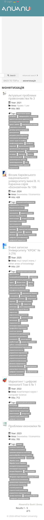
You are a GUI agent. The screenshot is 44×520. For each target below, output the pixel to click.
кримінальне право (26, 146)
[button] (8, 1)
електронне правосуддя (18, 138)
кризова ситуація (25, 301)
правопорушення (16, 162)
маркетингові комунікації (19, 411)
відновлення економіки (18, 210)
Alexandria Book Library (30, 504)
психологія (13, 339)
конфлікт (29, 143)
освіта (30, 154)
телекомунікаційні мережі (19, 165)
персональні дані (15, 157)
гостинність (14, 213)
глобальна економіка (17, 450)
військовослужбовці (17, 288)
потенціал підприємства (18, 326)
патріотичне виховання (19, 480)
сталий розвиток (16, 488)
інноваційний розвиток (18, 277)
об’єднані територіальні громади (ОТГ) (23, 477)
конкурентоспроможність (19, 466)
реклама (12, 229)
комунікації (31, 299)
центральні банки (31, 496)
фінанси (12, 235)
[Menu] (29, 8)
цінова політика (15, 496)
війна (31, 285)
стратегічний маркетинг (18, 416)
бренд (31, 282)
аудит (11, 282)
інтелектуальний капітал (19, 408)
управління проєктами (18, 355)
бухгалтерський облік (17, 285)
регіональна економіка (18, 485)
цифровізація (32, 372)
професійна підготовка (18, 328)
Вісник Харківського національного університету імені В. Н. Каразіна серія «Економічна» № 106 (24, 181)
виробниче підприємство (19, 291)
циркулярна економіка (27, 235)
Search (12, 75)
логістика (13, 307)
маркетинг (13, 312)
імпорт (20, 444)
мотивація (13, 320)
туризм (28, 232)
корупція (12, 146)
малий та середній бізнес (19, 309)
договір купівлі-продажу (18, 130)
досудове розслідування (18, 135)
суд (26, 162)
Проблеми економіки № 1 (24, 427)
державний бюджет (29, 293)
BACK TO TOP (10, 80)
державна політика (17, 127)
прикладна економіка (17, 221)
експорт (30, 458)
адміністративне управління (20, 280)
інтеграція (13, 405)
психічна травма (15, 331)
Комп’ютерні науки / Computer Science (23, 393)
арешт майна (14, 124)
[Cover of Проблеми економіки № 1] (5, 424)
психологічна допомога (18, 336)
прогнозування (15, 224)
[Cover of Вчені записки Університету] (5, 246)
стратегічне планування (28, 229)
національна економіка (18, 474)
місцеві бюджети (16, 471)
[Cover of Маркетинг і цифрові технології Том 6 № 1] (5, 380)
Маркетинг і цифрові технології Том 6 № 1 (22, 382)
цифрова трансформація (18, 237)
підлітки (23, 320)
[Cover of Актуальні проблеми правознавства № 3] (5, 93)
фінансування (31, 366)
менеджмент (14, 318)
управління (13, 168)
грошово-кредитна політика (20, 452)
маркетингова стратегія (18, 315)
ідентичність (14, 274)
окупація (22, 154)
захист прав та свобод (17, 141)
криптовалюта (15, 304)
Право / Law (23, 105)
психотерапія (25, 339)
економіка (14, 296)
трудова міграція (16, 232)
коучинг (12, 301)
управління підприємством (19, 493)
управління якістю (16, 350)
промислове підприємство (19, 227)
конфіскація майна (16, 143)
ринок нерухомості (28, 342)
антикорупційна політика (19, 122)
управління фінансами (18, 361)
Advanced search (29, 75)
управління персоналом (18, 353)
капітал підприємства (17, 216)
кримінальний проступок (19, 149)
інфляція (33, 277)
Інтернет (12, 116)
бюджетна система (16, 208)
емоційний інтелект (17, 299)
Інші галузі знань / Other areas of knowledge (22, 262)
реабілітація (14, 342)
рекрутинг (26, 414)
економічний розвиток (26, 202)
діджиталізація (27, 213)
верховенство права (29, 124)
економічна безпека (28, 296)
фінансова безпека (16, 366)
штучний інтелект (16, 374)
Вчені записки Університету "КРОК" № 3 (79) (24, 250)
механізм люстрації (17, 151)
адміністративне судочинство (20, 119)
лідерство (27, 304)
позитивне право (23, 114)
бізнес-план (21, 282)
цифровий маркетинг (17, 240)
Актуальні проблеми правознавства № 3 (22, 96)
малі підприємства (26, 307)
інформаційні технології (28, 116)
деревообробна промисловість (21, 455)
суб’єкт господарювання (18, 345)
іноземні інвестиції (16, 447)
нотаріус (12, 154)
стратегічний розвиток (18, 490)
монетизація (32, 151)
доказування (14, 133)
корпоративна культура (26, 272)
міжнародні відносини (18, 469)
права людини (30, 157)
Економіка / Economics (28, 194)
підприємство (14, 323)
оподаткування (27, 219)
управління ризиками (17, 358)
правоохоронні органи (17, 160)
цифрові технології (16, 372)
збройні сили (14, 461)
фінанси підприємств (17, 364)
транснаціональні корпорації (20, 347)
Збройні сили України (17, 463)
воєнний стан (14, 293)
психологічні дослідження (19, 334)
